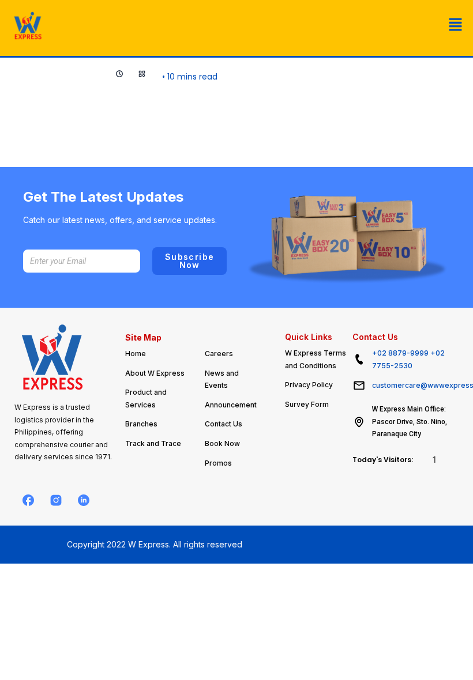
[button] (455, 25)
